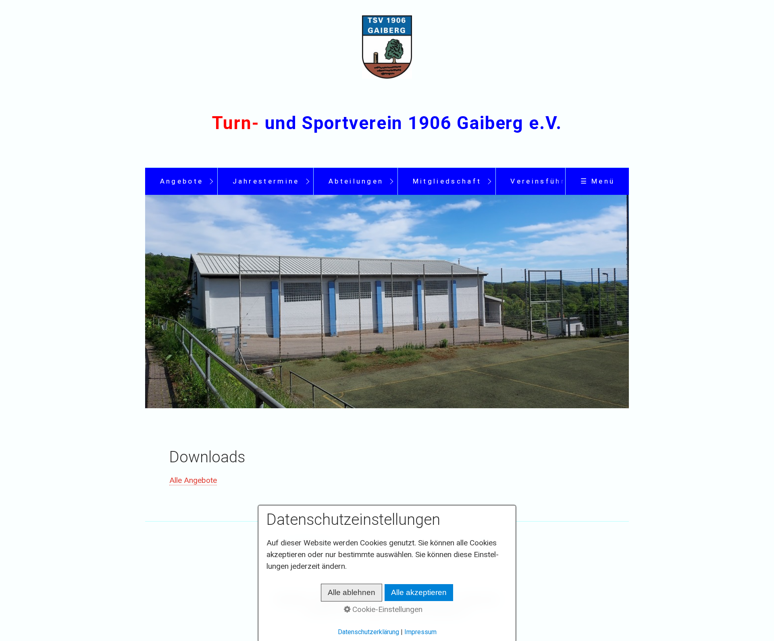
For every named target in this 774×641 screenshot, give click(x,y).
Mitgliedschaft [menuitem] (447, 181)
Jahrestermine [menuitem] (266, 181)
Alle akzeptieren (419, 592)
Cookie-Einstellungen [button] (386, 609)
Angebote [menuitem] (182, 181)
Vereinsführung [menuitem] (545, 181)
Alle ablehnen (351, 592)
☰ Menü (597, 181)
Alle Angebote (193, 480)
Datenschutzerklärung (368, 632)
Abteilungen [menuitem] (356, 181)
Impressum (420, 632)
